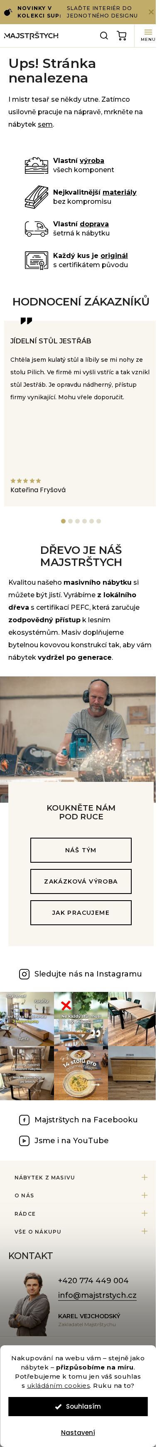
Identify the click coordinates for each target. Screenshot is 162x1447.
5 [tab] (91, 521)
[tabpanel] (81, 413)
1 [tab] (63, 521)
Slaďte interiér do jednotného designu (77, 12)
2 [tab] (70, 521)
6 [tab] (98, 521)
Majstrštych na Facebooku (86, 1119)
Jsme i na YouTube (71, 1140)
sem (45, 124)
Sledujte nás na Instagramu (88, 974)
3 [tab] (77, 521)
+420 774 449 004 (93, 1280)
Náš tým (81, 850)
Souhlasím (83, 1406)
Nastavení (78, 1432)
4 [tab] (84, 521)
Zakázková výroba (81, 881)
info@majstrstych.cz (97, 1295)
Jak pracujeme (81, 912)
